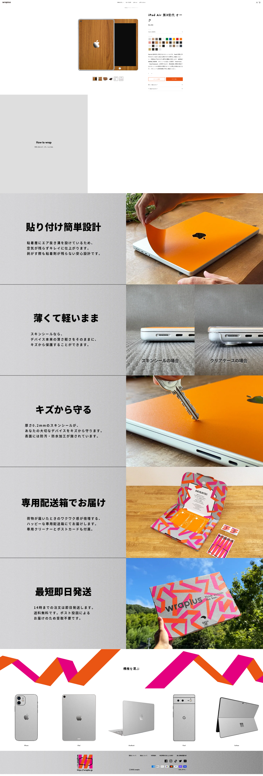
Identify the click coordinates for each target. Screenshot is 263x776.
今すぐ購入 (174, 79)
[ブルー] (170, 39)
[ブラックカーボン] (163, 46)
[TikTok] (175, 761)
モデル (149, 29)
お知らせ (135, 2)
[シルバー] (149, 39)
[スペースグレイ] (156, 39)
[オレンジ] (180, 39)
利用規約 (153, 755)
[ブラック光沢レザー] (180, 42)
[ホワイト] (163, 39)
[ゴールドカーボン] (160, 46)
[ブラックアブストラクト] (156, 49)
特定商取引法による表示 (166, 755)
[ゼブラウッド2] (167, 42)
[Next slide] (138, 44)
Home (126, 7)
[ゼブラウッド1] (160, 42)
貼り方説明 (128, 2)
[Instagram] (170, 761)
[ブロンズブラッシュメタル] (174, 46)
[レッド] (177, 39)
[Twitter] (180, 761)
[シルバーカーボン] (156, 46)
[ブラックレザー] (177, 42)
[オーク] (156, 42)
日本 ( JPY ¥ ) (182, 769)
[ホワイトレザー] (149, 46)
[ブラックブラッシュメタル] (153, 49)
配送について (132, 755)
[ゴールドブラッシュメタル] (149, 49)
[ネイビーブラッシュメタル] (180, 46)
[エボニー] (163, 42)
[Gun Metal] (170, 46)
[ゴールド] (153, 39)
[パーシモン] (174, 42)
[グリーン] (167, 39)
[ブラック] (160, 39)
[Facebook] (166, 761)
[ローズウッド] (153, 42)
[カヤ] (170, 42)
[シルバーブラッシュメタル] (177, 46)
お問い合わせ (142, 2)
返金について (143, 755)
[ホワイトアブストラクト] (160, 49)
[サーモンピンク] (149, 42)
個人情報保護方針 (182, 755)
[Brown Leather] (153, 46)
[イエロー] (174, 39)
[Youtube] (185, 761)
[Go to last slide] (78, 44)
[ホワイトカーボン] (167, 46)
